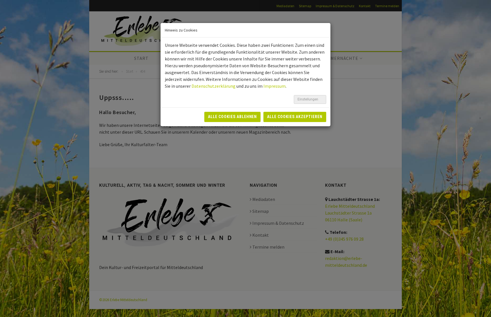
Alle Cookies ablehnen (232, 116)
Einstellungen (308, 99)
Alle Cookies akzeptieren (295, 116)
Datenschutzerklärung (214, 86)
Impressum (274, 86)
